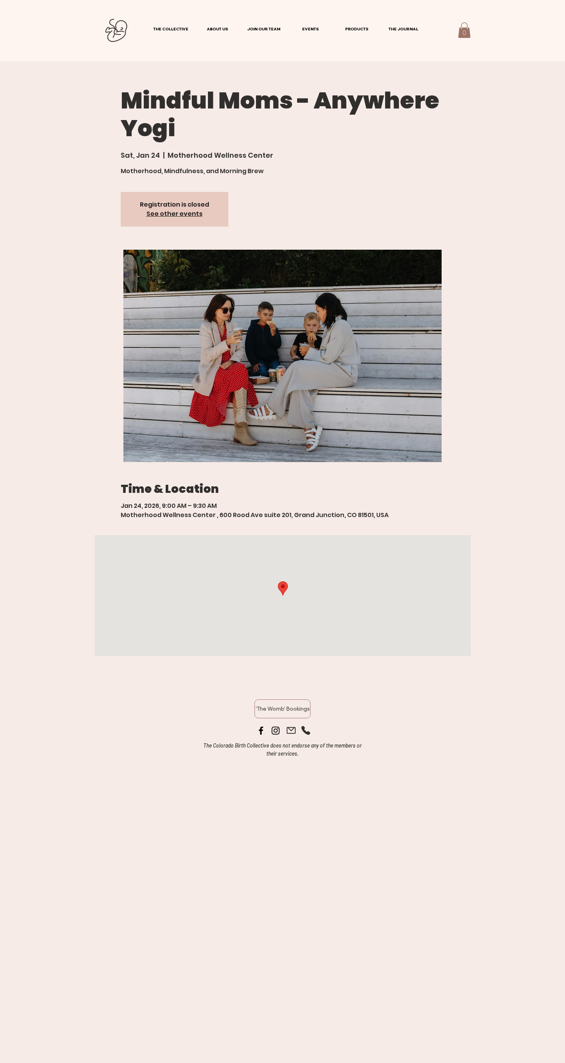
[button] (464, 30)
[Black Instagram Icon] (275, 730)
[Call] (306, 730)
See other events (174, 213)
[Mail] (291, 730)
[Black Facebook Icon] (261, 730)
